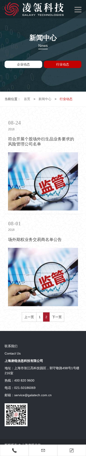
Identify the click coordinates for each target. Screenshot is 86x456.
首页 (27, 99)
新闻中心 (45, 99)
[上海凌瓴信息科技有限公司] (34, 9)
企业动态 (23, 64)
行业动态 (62, 64)
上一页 (29, 317)
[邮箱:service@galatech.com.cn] (43, 450)
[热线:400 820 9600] (14, 450)
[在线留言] (72, 450)
